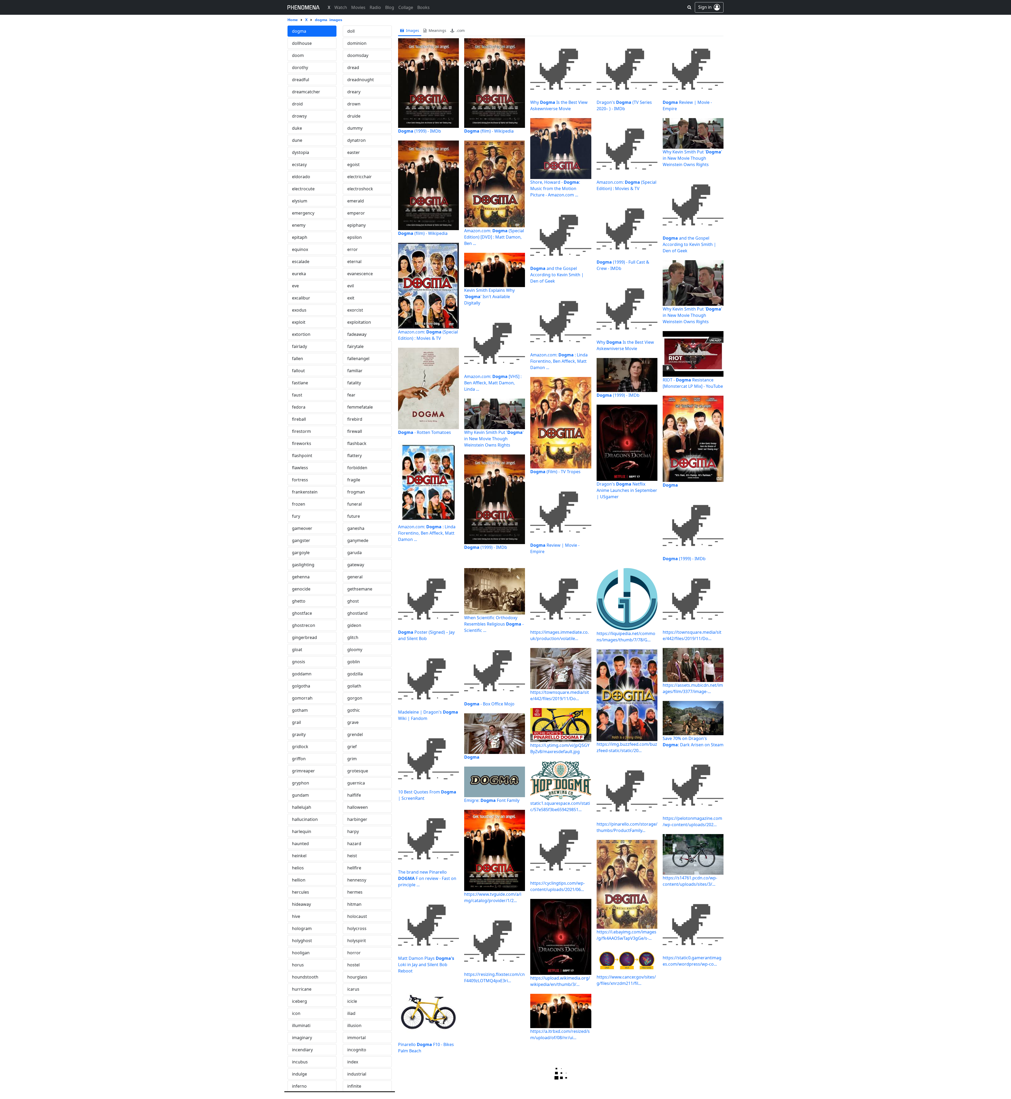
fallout (298, 371)
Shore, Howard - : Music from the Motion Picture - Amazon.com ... (555, 188)
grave (353, 722)
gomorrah (302, 698)
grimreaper (303, 771)
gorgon (354, 698)
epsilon (354, 237)
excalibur (301, 298)
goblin (353, 662)
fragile (353, 480)
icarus (353, 989)
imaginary (302, 1037)
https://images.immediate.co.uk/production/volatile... (559, 635)
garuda (354, 552)
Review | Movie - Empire (554, 548)
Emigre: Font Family (491, 800)
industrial (356, 1074)
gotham (300, 710)
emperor (356, 213)
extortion (301, 334)
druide (353, 116)
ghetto (298, 601)
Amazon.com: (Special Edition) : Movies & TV (428, 335)
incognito (356, 1050)
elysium (299, 201)
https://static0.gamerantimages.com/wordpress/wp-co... (692, 961)
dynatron (356, 140)
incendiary (302, 1050)
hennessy (356, 880)
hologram (302, 928)
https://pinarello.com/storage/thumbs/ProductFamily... (627, 827)
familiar (355, 371)
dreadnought (360, 80)
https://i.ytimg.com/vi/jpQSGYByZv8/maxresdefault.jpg (559, 748)
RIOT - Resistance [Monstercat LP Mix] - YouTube (693, 383)
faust (297, 395)
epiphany (356, 225)
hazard (354, 843)
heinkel (299, 856)
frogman (356, 492)
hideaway (301, 904)
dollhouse (302, 43)
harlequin (301, 831)
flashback (356, 443)
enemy (298, 225)
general (355, 577)
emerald (355, 201)
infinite (354, 1086)
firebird (354, 419)
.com (460, 30)
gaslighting (303, 565)
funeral (354, 504)
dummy (355, 128)
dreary (353, 92)
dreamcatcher (306, 92)
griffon (299, 759)
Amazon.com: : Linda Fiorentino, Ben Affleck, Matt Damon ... (426, 533)
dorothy (300, 67)
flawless (300, 468)
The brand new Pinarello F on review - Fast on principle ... (427, 878)
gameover (302, 528)
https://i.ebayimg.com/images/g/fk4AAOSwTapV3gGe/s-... (626, 935)
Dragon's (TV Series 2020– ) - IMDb (624, 105)
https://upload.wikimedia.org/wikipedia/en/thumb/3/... (560, 981)
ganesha (355, 528)
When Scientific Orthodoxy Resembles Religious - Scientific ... (494, 624)
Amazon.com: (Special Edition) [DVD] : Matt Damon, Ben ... (494, 237)
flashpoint (302, 455)
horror (354, 953)
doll (351, 31)
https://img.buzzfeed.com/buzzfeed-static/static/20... (627, 747)
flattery (354, 455)
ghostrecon (303, 625)
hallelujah (301, 807)
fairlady (299, 346)
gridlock (300, 746)
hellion (298, 880)
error (352, 249)
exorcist (355, 310)
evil (350, 286)
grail (296, 722)
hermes (355, 892)
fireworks (301, 443)
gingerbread (304, 637)
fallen (297, 358)
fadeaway (356, 334)
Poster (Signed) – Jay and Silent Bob (426, 635)
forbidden (357, 468)
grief (352, 746)
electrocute (303, 189)
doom (298, 55)
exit (350, 298)
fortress (300, 480)
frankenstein (305, 492)
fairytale (355, 346)
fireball (299, 419)
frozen (298, 504)
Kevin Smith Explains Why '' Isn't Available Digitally (489, 296)
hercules (300, 892)
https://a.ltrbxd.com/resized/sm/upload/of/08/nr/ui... (560, 1034)
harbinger (357, 819)
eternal (354, 261)
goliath (354, 686)
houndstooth (305, 977)
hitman (354, 904)
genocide (301, 589)
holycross (356, 928)
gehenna (301, 577)
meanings (437, 30)
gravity (299, 734)
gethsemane (359, 589)
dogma (299, 31)
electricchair (359, 177)
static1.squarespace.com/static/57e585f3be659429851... (560, 806)
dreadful (300, 80)
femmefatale (360, 407)
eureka (299, 274)
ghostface (302, 613)
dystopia (300, 152)
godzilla (355, 674)
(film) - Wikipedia (423, 233)
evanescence (360, 274)
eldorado (301, 177)
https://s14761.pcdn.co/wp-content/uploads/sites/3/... (690, 881)
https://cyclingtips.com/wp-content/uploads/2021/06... (557, 886)
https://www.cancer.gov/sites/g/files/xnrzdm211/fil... (626, 980)
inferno (299, 1086)
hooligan (301, 953)
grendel (355, 734)
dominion (356, 43)
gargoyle (301, 552)
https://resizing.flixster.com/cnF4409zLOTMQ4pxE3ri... (494, 977)
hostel (353, 965)
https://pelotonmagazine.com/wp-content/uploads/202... (692, 821)
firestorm (301, 431)
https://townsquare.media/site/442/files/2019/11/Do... (559, 695)
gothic (353, 710)
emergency (303, 213)
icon (296, 1013)
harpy (353, 831)
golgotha (301, 686)
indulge (299, 1074)
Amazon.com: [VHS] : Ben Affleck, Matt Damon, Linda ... (493, 383)
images (412, 30)
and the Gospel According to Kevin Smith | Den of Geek (557, 274)
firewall (354, 431)
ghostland (357, 613)
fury (296, 516)
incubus (300, 1062)
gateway (355, 565)
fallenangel (358, 358)
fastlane (300, 383)
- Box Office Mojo (489, 704)
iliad (351, 1013)
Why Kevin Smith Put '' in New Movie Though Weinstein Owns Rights (494, 438)
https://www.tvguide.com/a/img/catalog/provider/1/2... (492, 897)
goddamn (301, 674)
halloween (357, 807)
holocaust (357, 916)
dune (297, 140)
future (353, 516)
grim (352, 759)
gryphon (300, 783)
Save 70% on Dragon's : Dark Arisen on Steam (693, 741)
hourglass (357, 977)
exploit (298, 322)
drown (353, 104)
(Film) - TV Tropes (555, 472)
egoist (353, 164)
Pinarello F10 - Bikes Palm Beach (426, 1048)
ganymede (357, 540)
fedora (298, 407)
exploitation (359, 322)
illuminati (301, 1025)
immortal (356, 1037)
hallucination (305, 819)
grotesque (357, 771)
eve (295, 286)
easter (353, 152)
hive (296, 916)
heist (352, 856)
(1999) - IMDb (419, 131)
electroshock (360, 189)
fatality (354, 383)
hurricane (301, 989)
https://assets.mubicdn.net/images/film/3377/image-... (693, 688)
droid (297, 104)
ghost (353, 601)
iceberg (299, 1001)
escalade (300, 261)
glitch (352, 637)
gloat (297, 649)
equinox (300, 249)
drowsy (299, 116)
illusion (354, 1025)
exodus (299, 310)
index (352, 1062)
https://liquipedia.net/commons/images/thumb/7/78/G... (626, 637)
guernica (356, 783)
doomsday (357, 55)
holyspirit (356, 940)
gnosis (298, 662)
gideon (354, 625)
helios (298, 868)
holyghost (302, 940)
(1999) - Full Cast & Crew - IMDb (623, 265)
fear (351, 395)
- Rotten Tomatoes (424, 432)
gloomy (354, 649)
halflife (354, 795)
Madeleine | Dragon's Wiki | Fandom (428, 715)
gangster (301, 540)
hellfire (354, 868)
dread (353, 67)
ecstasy (299, 164)
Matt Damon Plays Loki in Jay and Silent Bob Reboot (426, 964)
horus (298, 965)
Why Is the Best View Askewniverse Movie (559, 105)
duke (297, 128)
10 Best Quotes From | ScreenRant (427, 795)
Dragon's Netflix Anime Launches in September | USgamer (627, 490)
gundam (300, 795)
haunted (300, 843)
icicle (352, 1001)
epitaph (299, 237)
